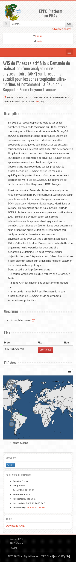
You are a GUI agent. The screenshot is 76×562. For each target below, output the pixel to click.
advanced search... (62, 29)
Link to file (45, 349)
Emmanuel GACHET (36, 507)
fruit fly (10, 465)
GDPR (14, 547)
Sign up (39, 35)
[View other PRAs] (33, 320)
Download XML (15, 525)
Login (39, 41)
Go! (69, 23)
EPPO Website (17, 543)
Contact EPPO (17, 539)
